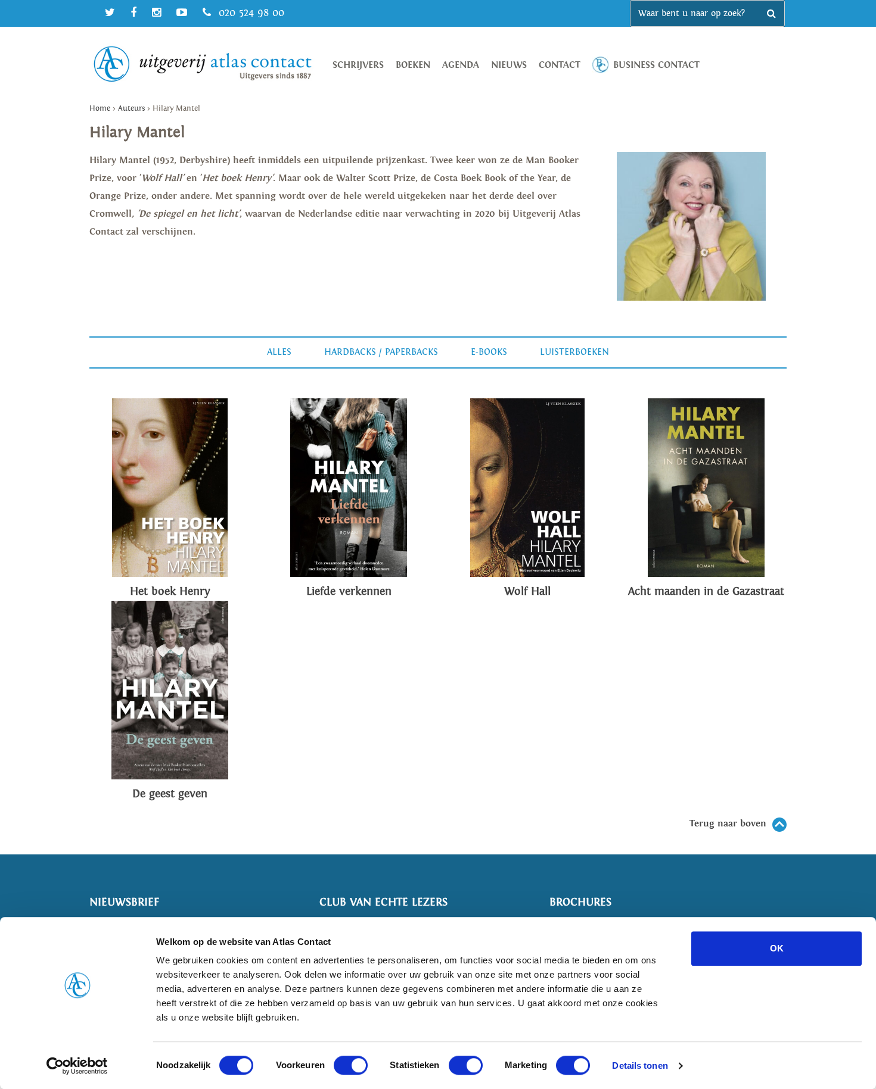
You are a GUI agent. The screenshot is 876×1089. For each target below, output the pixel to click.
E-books (489, 352)
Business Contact (656, 65)
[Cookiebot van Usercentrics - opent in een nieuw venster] (77, 1066)
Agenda (460, 65)
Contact (559, 65)
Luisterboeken (574, 352)
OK (777, 948)
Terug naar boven (727, 823)
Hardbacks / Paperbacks (381, 352)
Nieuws (509, 65)
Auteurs (131, 108)
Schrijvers (358, 65)
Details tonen (639, 1065)
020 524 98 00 (249, 13)
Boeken (413, 65)
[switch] (351, 1065)
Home (99, 108)
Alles (279, 352)
